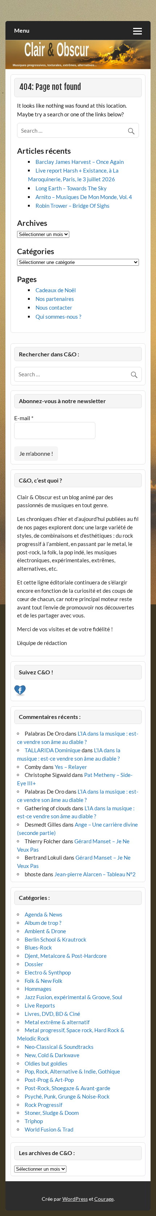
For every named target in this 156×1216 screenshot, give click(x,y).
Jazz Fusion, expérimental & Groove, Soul (73, 997)
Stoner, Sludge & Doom (52, 1112)
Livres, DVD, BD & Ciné (52, 1013)
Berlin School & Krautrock (55, 939)
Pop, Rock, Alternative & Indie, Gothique (72, 1071)
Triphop (34, 1121)
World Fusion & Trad (49, 1129)
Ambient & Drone (45, 931)
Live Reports (40, 1005)
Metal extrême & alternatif (57, 1022)
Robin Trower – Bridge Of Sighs (73, 205)
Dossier (34, 964)
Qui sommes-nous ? (58, 316)
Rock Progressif (43, 1104)
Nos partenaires (55, 298)
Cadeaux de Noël (56, 290)
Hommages (38, 988)
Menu (21, 30)
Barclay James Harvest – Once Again (80, 161)
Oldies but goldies (46, 1063)
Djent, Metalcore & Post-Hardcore (66, 955)
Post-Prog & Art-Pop (49, 1079)
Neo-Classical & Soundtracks (59, 1046)
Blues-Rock (38, 947)
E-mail (23, 417)
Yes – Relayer (71, 767)
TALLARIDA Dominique (53, 750)
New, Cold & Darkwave (52, 1055)
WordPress (75, 1199)
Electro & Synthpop (48, 972)
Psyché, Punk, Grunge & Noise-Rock (67, 1096)
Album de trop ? (43, 922)
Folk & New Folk (43, 980)
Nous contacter (54, 307)
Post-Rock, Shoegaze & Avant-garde (67, 1088)
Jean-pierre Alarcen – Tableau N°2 (95, 874)
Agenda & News (43, 914)
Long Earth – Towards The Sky (71, 188)
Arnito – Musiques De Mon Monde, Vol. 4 (84, 197)
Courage (104, 1199)
